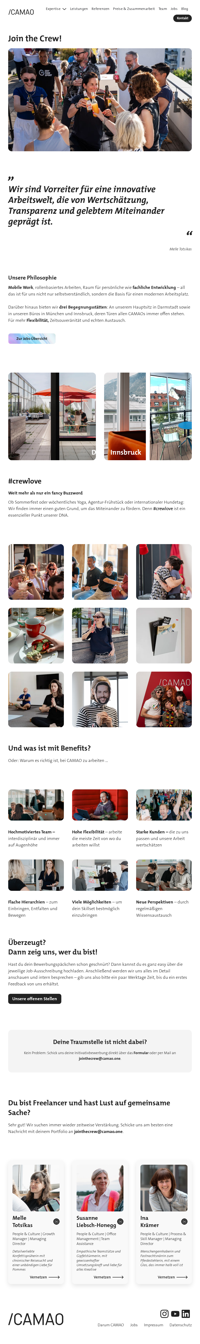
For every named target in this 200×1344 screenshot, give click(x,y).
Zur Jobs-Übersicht (31, 338)
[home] (22, 12)
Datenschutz (181, 1325)
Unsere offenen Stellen (34, 999)
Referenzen (101, 8)
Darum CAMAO (111, 1325)
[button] (56, 9)
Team (163, 8)
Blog (184, 8)
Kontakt (182, 18)
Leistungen (79, 8)
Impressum (153, 1325)
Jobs (174, 8)
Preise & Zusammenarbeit (134, 8)
